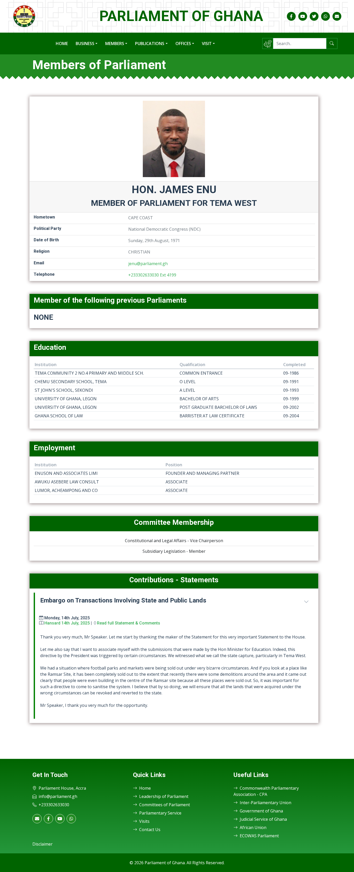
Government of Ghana (261, 811)
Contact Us (149, 829)
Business (85, 43)
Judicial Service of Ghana (263, 819)
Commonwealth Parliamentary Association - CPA (266, 791)
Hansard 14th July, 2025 (67, 623)
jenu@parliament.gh (148, 263)
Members (114, 43)
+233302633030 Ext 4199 (152, 275)
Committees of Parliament (164, 805)
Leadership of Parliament (163, 796)
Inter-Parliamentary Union (265, 802)
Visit (207, 43)
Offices (183, 43)
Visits (144, 821)
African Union (253, 827)
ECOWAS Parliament (259, 836)
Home (62, 43)
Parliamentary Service (160, 813)
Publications (149, 43)
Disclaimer (42, 844)
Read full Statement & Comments (128, 623)
